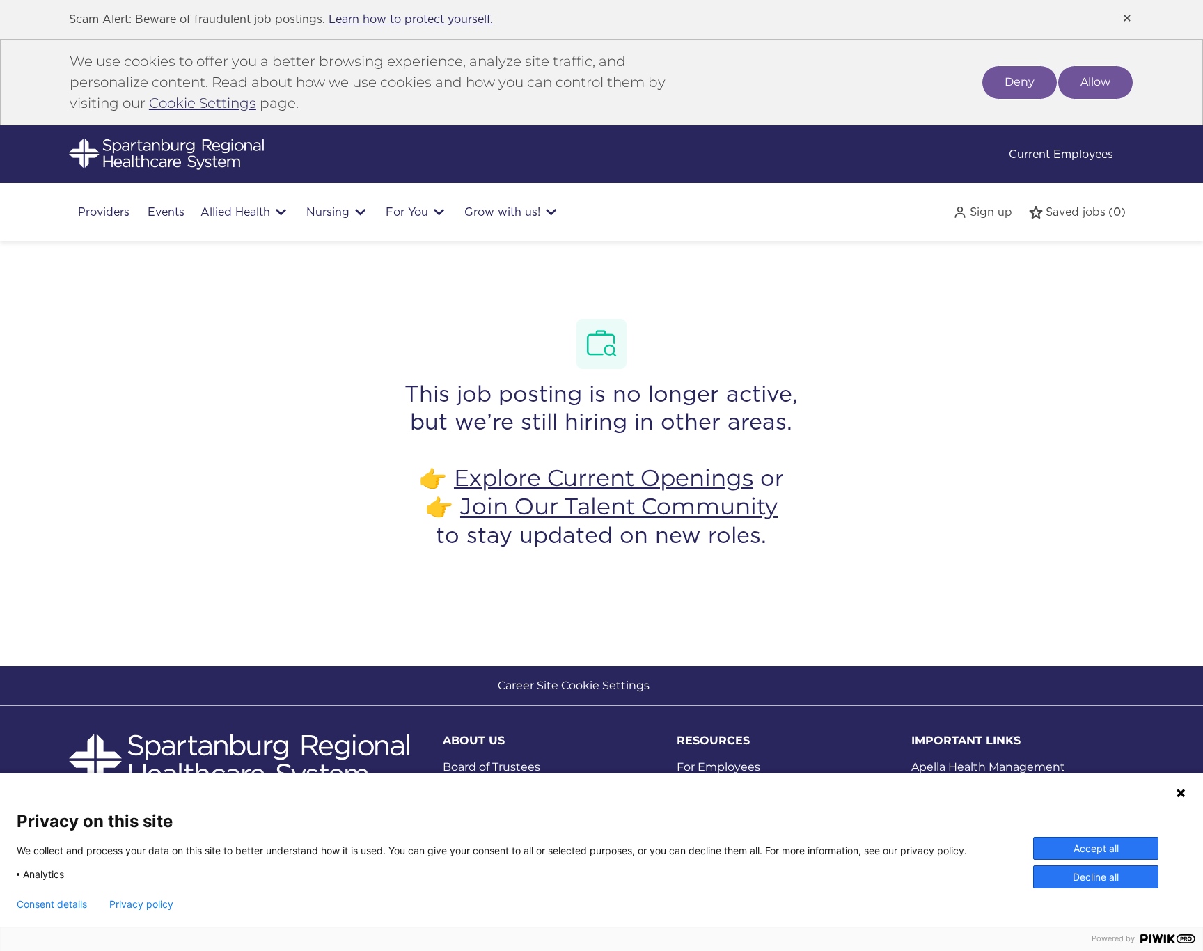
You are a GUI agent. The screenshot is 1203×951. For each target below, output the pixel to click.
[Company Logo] (166, 153)
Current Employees (1061, 154)
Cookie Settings (202, 103)
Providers (103, 212)
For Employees (718, 766)
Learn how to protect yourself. (411, 19)
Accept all (1096, 848)
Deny (1020, 81)
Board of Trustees (491, 766)
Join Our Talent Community (619, 506)
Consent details (52, 904)
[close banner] (1127, 18)
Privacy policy (141, 904)
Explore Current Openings (603, 478)
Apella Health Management (988, 766)
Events (166, 212)
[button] (982, 212)
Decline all (1096, 877)
